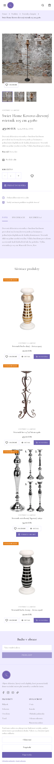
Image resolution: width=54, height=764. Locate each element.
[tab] (7, 96)
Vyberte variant (28, 534)
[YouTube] (13, 692)
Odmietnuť (27, 740)
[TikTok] (17, 692)
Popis (5, 217)
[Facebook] (3, 692)
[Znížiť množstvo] (4, 175)
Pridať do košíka (16, 185)
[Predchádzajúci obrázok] (6, 58)
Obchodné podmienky (36, 714)
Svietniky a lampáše (29, 14)
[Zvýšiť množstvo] (18, 175)
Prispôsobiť (27, 747)
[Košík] (49, 5)
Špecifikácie (18, 217)
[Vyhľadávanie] (42, 5)
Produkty (14, 14)
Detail (27, 357)
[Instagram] (8, 692)
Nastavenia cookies (36, 723)
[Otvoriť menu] (4, 5)
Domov (4, 14)
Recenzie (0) (35, 217)
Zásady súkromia (21, 761)
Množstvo (7, 169)
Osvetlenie (6, 714)
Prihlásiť (27, 655)
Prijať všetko (27, 755)
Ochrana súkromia (35, 718)
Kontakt (32, 709)
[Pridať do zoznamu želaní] (32, 176)
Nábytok (5, 704)
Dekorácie (5, 709)
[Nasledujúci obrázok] (47, 58)
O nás (31, 704)
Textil (4, 718)
